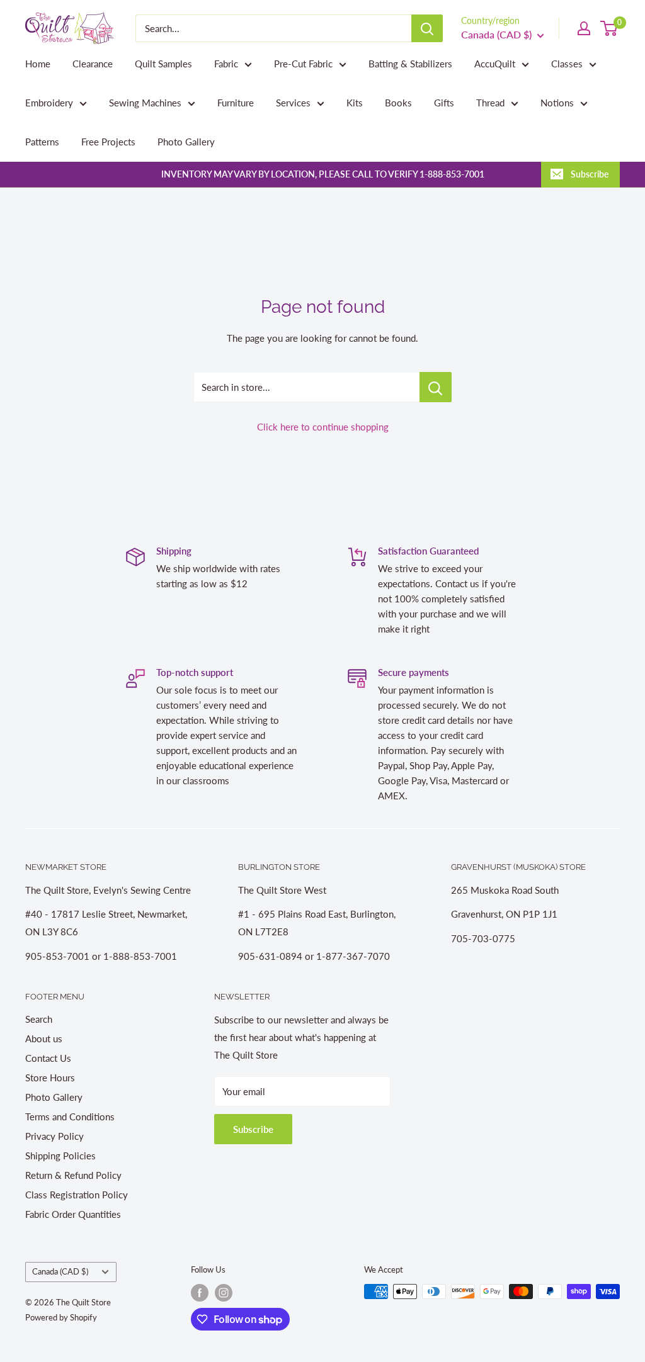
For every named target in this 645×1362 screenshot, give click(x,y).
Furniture (235, 102)
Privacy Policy (54, 1136)
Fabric (226, 63)
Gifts (444, 102)
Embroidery (49, 102)
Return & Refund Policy (73, 1175)
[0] (609, 28)
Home (37, 63)
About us (43, 1038)
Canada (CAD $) (60, 1271)
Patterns (42, 141)
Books (398, 102)
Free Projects (108, 141)
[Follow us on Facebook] (199, 1293)
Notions (557, 102)
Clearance (92, 63)
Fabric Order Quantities (73, 1214)
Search (38, 1019)
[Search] (427, 28)
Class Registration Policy (76, 1194)
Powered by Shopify (61, 1317)
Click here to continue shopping (323, 426)
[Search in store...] (436, 387)
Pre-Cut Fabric (303, 63)
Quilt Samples (163, 63)
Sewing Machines (145, 102)
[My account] (584, 28)
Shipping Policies (60, 1155)
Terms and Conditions (70, 1116)
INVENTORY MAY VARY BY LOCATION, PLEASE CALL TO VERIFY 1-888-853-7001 (322, 174)
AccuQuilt (494, 63)
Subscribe (589, 174)
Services (293, 102)
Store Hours (50, 1077)
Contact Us (48, 1058)
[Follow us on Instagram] (223, 1293)
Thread (490, 102)
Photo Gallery (186, 141)
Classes (567, 63)
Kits (354, 102)
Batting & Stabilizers (410, 63)
